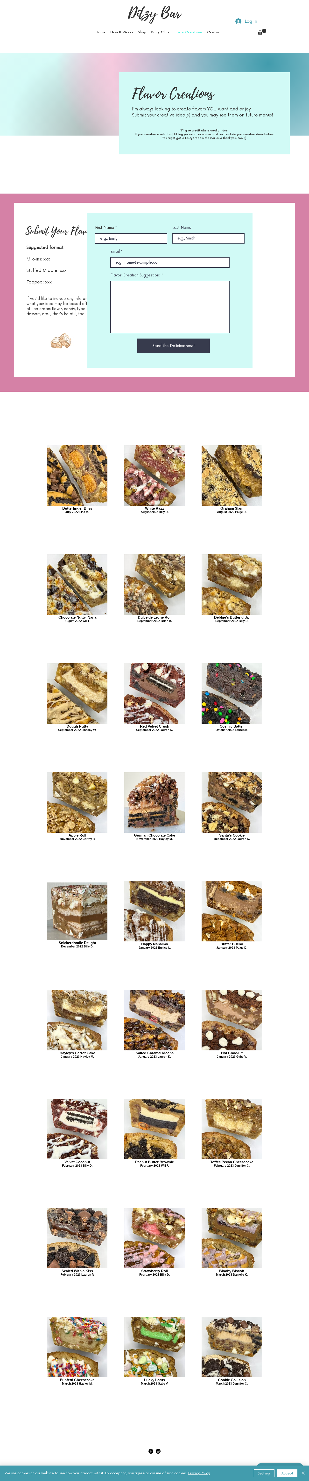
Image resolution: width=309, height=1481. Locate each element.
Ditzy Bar (154, 13)
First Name (104, 228)
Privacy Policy (199, 1473)
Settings (264, 1473)
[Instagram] (158, 1451)
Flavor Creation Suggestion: (135, 275)
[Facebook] (150, 1451)
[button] (141, 32)
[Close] (303, 1473)
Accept (287, 1473)
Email (115, 251)
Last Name (181, 228)
